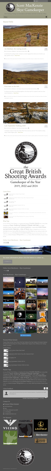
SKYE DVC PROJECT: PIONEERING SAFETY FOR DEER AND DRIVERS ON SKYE (27, 212)
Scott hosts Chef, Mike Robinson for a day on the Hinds (21, 216)
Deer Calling (42, 223)
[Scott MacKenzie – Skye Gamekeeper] (25, 7)
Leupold (35, 58)
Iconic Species (23, 58)
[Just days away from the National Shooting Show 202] (42, 327)
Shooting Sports (16, 233)
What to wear (26, 234)
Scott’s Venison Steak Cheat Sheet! (17, 194)
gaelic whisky (15, 58)
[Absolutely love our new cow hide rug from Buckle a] (8, 327)
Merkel (39, 229)
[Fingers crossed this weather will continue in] (8, 305)
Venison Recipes (12, 234)
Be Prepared (5, 223)
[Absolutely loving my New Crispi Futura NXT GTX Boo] (19, 282)
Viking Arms (42, 58)
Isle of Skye (29, 58)
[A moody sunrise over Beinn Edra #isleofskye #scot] (42, 293)
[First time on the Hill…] (25, 73)
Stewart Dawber (41, 135)
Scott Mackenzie (9, 51)
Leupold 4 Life (36, 135)
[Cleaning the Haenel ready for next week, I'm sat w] (19, 293)
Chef (18, 223)
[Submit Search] (34, 1)
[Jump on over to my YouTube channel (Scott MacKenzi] (19, 316)
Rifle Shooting (20, 231)
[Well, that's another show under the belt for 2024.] (19, 327)
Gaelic (40, 225)
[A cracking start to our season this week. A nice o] (8, 293)
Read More (17, 55)
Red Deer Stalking (24, 51)
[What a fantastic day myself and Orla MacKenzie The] (31, 282)
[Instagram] (6, 243)
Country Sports (14, 96)
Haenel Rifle (19, 58)
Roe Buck (26, 231)
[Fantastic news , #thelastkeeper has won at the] (31, 305)
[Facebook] (4, 243)
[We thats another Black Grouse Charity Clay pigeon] (31, 316)
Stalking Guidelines (39, 381)
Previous (44, 388)
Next (47, 388)
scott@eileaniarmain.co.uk (10, 413)
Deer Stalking (19, 51)
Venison (6, 234)
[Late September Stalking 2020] (25, 112)
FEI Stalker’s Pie (12, 201)
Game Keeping (26, 227)
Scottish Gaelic (9, 381)
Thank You (44, 381)
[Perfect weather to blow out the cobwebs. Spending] (8, 282)
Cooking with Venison (24, 223)
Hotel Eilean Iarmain (24, 135)
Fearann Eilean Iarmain (8, 58)
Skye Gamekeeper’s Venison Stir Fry (17, 205)
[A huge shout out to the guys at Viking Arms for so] (31, 293)
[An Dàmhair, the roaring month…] (25, 36)
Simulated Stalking (25, 233)
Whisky (30, 234)
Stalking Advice (33, 381)
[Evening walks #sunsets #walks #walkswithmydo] (19, 305)
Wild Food (34, 234)
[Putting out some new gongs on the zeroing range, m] (42, 316)
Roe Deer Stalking (37, 231)
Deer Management (19, 96)
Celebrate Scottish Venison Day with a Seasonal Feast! (21, 197)
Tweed (4, 234)
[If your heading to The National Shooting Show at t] (31, 327)
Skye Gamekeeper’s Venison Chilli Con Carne (19, 209)
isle (26, 58)
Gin (31, 227)
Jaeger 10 (32, 58)
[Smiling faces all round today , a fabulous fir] (42, 305)
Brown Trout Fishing (8, 96)
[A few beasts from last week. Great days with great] (42, 282)
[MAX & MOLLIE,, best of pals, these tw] (8, 316)
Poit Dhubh (42, 229)
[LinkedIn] (8, 243)
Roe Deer (30, 231)
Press (45, 229)
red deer (38, 58)
